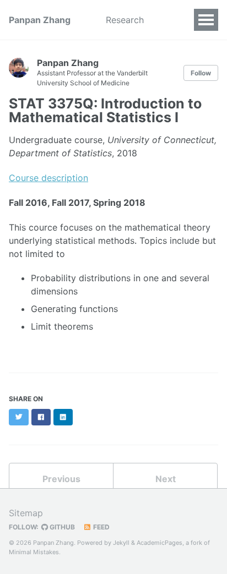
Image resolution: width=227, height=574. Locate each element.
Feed (100, 527)
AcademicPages (159, 542)
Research (125, 19)
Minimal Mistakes (34, 552)
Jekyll (121, 542)
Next (165, 478)
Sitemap (26, 512)
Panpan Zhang (40, 19)
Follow (201, 73)
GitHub (61, 527)
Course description (48, 177)
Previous (61, 478)
